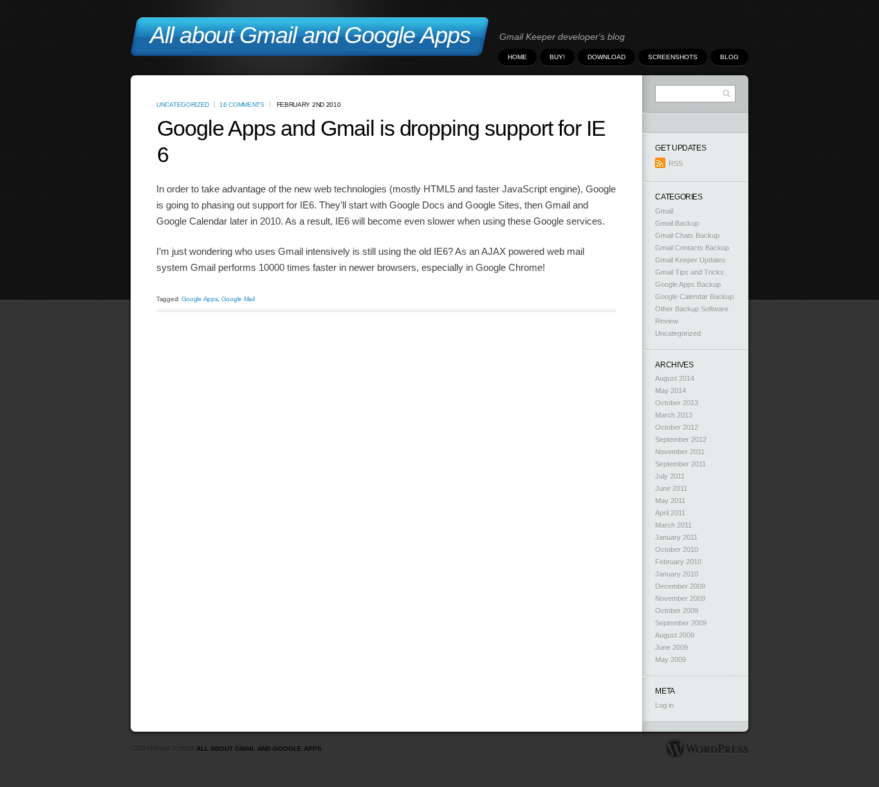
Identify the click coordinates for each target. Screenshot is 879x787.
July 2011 (670, 476)
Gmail (664, 211)
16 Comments (241, 104)
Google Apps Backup (688, 284)
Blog (729, 56)
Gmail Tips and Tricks (689, 272)
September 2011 (680, 464)
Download (606, 56)
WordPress (706, 749)
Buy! (557, 56)
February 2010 (678, 562)
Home (517, 56)
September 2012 (681, 439)
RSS (676, 163)
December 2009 (680, 586)
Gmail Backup (677, 223)
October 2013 (676, 403)
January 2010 (676, 574)
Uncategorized (182, 104)
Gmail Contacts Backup (692, 248)
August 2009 (674, 635)
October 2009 (676, 611)
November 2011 (680, 452)
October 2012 (676, 427)
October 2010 (676, 549)
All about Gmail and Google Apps (259, 748)
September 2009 (681, 623)
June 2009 (671, 647)
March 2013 (673, 415)
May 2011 (670, 501)
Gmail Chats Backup (687, 235)
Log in (664, 705)
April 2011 (670, 513)
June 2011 (671, 488)
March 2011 (673, 525)
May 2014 (670, 390)
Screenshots (673, 56)
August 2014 (674, 378)
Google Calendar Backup (694, 297)
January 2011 (676, 537)
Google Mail (238, 298)
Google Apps (199, 298)
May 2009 (670, 659)
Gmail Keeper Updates (690, 260)
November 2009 (680, 598)
